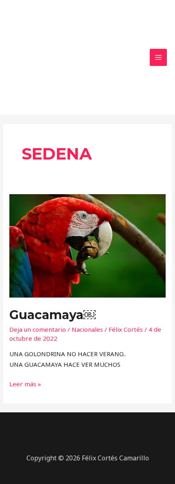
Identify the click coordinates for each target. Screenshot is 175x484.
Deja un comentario (37, 329)
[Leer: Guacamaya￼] (87, 245)
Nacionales (87, 329)
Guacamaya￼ (52, 314)
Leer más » (25, 383)
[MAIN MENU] (158, 57)
